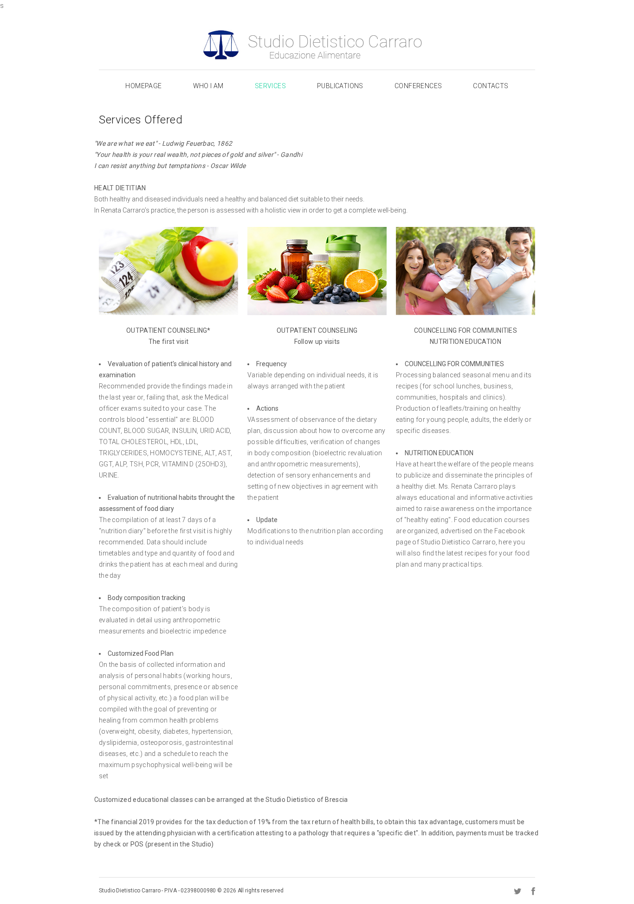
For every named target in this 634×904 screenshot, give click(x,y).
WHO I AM (208, 86)
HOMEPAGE (143, 86)
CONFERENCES (418, 86)
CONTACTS (490, 86)
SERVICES (270, 86)
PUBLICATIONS (340, 86)
